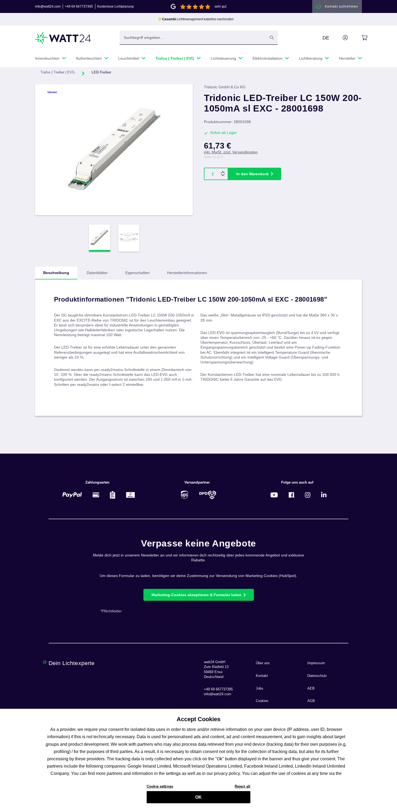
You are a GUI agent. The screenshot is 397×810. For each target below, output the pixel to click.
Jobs (259, 688)
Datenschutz (317, 676)
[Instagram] (308, 495)
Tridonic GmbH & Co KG (224, 87)
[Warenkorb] (358, 37)
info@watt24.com (47, 6)
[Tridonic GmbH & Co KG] (62, 92)
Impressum (316, 663)
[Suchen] (272, 37)
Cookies (262, 701)
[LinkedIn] (324, 495)
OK (198, 797)
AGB (311, 701)
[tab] (56, 272)
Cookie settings (160, 786)
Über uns (263, 663)
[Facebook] (291, 495)
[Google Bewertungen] (173, 6)
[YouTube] (274, 495)
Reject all (242, 786)
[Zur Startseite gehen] (63, 38)
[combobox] (193, 37)
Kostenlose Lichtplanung (115, 6)
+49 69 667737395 (79, 6)
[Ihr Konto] (339, 37)
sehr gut (220, 6)
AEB (311, 688)
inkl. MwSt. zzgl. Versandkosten (231, 152)
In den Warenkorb (252, 174)
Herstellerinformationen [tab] (187, 273)
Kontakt (262, 676)
